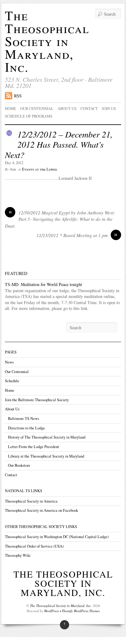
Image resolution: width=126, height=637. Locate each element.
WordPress (51, 611)
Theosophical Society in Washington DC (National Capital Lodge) (57, 536)
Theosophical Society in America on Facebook (41, 510)
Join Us (109, 108)
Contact (89, 108)
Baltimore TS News (23, 418)
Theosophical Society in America (31, 501)
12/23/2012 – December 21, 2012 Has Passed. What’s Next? (59, 144)
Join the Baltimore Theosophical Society (37, 399)
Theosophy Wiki (18, 555)
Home (10, 108)
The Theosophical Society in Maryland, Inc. (47, 41)
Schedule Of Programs (28, 116)
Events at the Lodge (39, 169)
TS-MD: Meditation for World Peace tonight (43, 284)
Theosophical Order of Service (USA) (34, 546)
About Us (12, 409)
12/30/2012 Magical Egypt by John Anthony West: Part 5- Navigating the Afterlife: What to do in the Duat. (60, 219)
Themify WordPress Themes (81, 611)
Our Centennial (37, 108)
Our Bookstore (19, 465)
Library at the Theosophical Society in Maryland (46, 456)
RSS (18, 96)
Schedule (12, 380)
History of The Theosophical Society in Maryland (46, 437)
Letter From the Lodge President (33, 446)
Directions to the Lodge (26, 428)
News (9, 362)
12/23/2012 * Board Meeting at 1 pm (77, 235)
